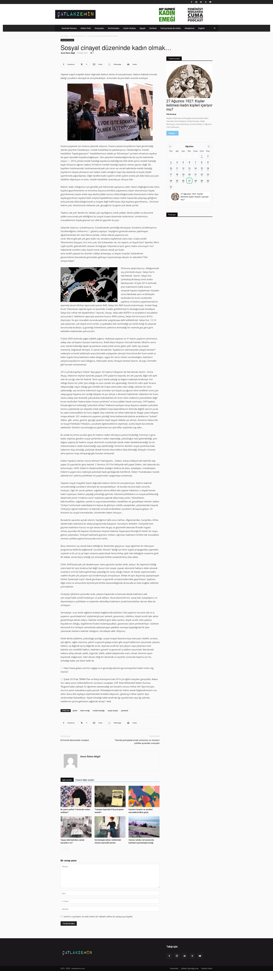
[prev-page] (62, 848)
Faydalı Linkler (206, 968)
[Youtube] (210, 2)
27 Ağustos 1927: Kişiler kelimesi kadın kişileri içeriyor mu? (189, 105)
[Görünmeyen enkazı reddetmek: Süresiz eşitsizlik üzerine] (110, 827)
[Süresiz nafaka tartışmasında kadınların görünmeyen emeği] (144, 827)
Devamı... (172, 133)
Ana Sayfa (65, 36)
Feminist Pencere (69, 28)
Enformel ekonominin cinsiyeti (75, 740)
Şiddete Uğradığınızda (189, 968)
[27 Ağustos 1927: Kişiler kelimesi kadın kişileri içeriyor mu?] (189, 81)
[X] (205, 2)
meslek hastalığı (99, 710)
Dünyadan (99, 28)
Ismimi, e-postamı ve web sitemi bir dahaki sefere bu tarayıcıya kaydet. (98, 916)
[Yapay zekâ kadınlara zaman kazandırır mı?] (76, 827)
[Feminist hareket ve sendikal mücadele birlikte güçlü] (144, 796)
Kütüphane (189, 28)
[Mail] (201, 2)
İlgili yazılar (67, 780)
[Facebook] (191, 2)
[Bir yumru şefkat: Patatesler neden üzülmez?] (76, 796)
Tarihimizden (113, 28)
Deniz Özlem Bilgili (68, 53)
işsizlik (75, 710)
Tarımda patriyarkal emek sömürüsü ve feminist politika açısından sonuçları (137, 741)
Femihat (153, 28)
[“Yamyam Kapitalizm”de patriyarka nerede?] (110, 796)
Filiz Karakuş (171, 114)
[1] (69, 160)
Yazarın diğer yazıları (84, 780)
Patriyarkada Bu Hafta (171, 28)
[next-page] (67, 848)
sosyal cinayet (113, 710)
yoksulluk (124, 710)
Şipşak (142, 28)
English (201, 28)
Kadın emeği (85, 710)
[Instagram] (196, 2)
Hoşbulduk (174, 968)
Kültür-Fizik (86, 28)
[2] (88, 231)
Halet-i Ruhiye (129, 28)
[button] (214, 28)
